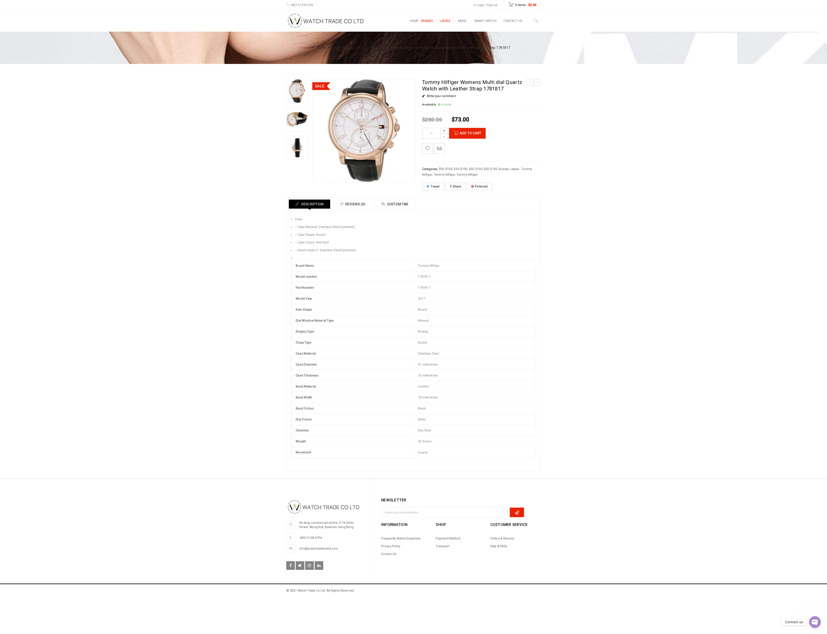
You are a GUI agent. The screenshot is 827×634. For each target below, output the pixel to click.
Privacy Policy (391, 546)
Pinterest (481, 186)
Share (457, 186)
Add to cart (470, 133)
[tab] (309, 204)
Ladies (515, 169)
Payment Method (448, 538)
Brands (504, 169)
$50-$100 (378, 48)
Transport (442, 546)
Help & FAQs (498, 546)
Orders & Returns (502, 538)
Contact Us (389, 554)
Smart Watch (341, 48)
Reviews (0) (354, 204)
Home (321, 48)
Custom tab (397, 204)
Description (311, 204)
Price (360, 48)
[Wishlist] (427, 148)
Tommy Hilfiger (444, 174)
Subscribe (517, 512)
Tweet (435, 186)
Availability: (429, 104)
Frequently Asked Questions (401, 538)
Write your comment (441, 96)
